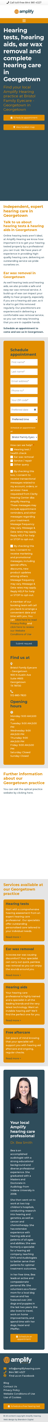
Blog (6, 1383)
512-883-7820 (18, 695)
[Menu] (24, 20)
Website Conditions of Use (19, 1393)
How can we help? (22, 445)
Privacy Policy (11, 1390)
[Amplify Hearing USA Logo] (24, 11)
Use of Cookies (12, 1397)
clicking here (25, 792)
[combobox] (24, 410)
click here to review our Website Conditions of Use (22, 631)
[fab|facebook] (6, 1376)
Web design (9, 1419)
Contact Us (10, 1386)
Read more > (13, 937)
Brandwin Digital (25, 1419)
